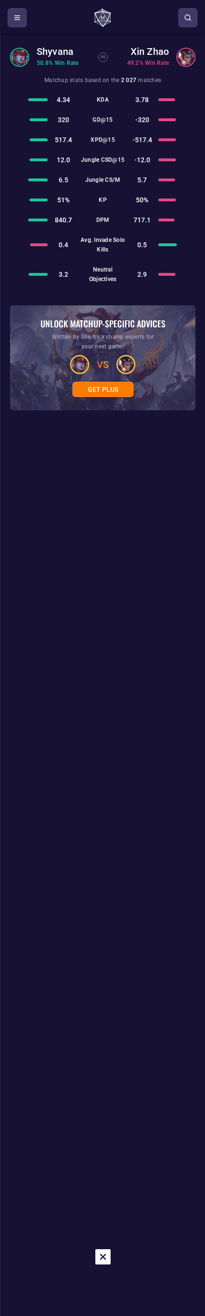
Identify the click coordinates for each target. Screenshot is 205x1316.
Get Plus (103, 389)
